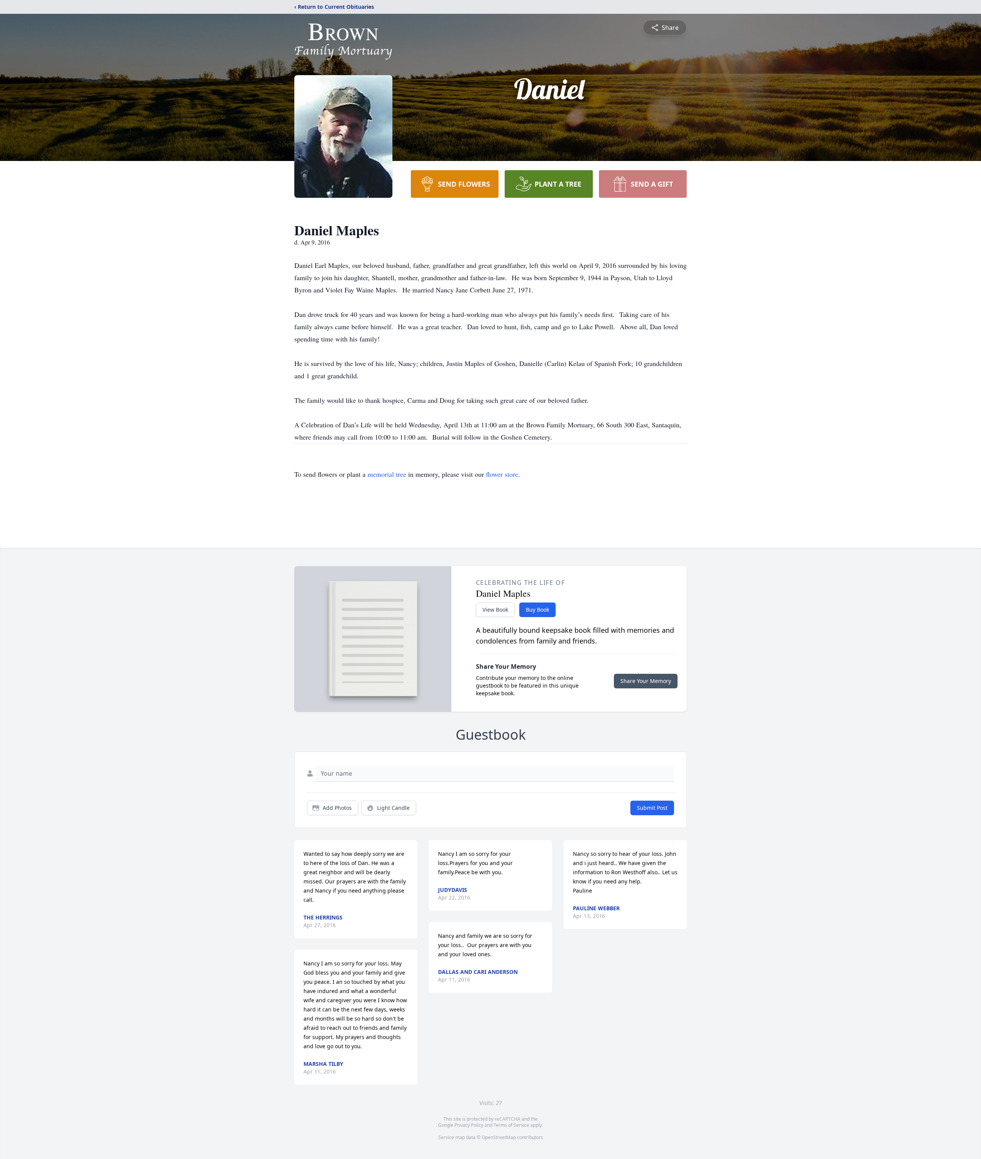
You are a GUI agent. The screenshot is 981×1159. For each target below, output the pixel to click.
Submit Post (652, 807)
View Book (495, 609)
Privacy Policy (468, 1125)
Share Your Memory (645, 681)
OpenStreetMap (499, 1137)
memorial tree (386, 474)
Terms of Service (511, 1125)
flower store (502, 474)
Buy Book (537, 609)
